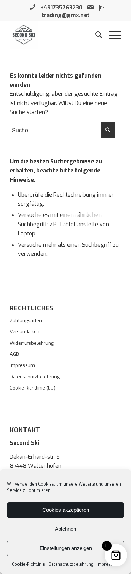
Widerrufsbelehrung (32, 343)
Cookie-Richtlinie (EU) (33, 388)
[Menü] (111, 35)
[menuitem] (95, 35)
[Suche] (95, 35)
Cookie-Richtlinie (28, 564)
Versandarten (24, 332)
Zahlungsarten (26, 320)
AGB (14, 354)
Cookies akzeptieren (65, 510)
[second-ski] (54, 35)
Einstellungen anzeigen (65, 548)
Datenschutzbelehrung (71, 564)
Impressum (108, 564)
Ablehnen (65, 529)
